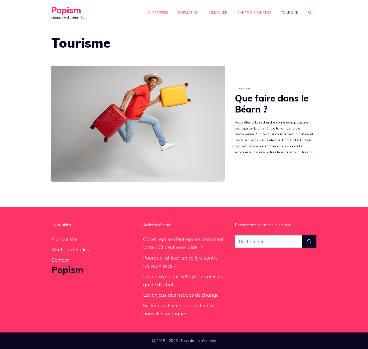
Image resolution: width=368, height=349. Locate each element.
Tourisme (289, 12)
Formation (188, 12)
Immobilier (218, 12)
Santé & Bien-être (254, 12)
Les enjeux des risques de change (181, 295)
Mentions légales (70, 250)
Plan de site (64, 239)
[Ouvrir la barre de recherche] (310, 12)
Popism (66, 10)
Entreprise (158, 12)
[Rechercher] (309, 241)
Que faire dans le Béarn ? (271, 103)
